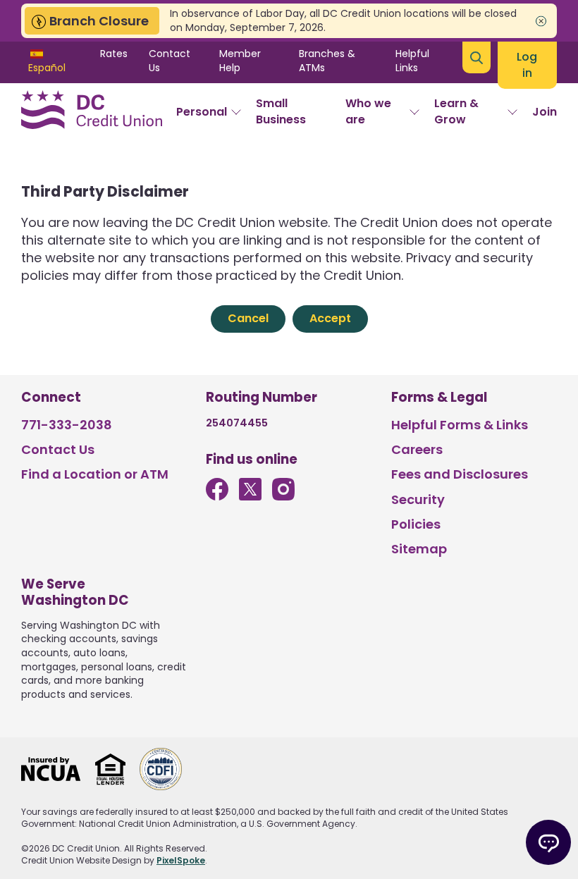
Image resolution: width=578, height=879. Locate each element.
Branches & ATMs (327, 61)
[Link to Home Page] (91, 112)
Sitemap (419, 549)
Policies (416, 524)
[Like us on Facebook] (217, 496)
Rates (114, 54)
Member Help (240, 61)
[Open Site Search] (476, 57)
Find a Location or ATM (94, 474)
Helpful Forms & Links (459, 425)
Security (418, 499)
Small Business (281, 111)
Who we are (368, 111)
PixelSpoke (180, 860)
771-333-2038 (66, 425)
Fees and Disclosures (459, 474)
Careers (417, 449)
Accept (330, 318)
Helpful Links (412, 61)
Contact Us (169, 61)
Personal (201, 112)
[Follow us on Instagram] (283, 496)
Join (544, 112)
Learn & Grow (456, 111)
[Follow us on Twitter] (250, 496)
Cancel (248, 318)
